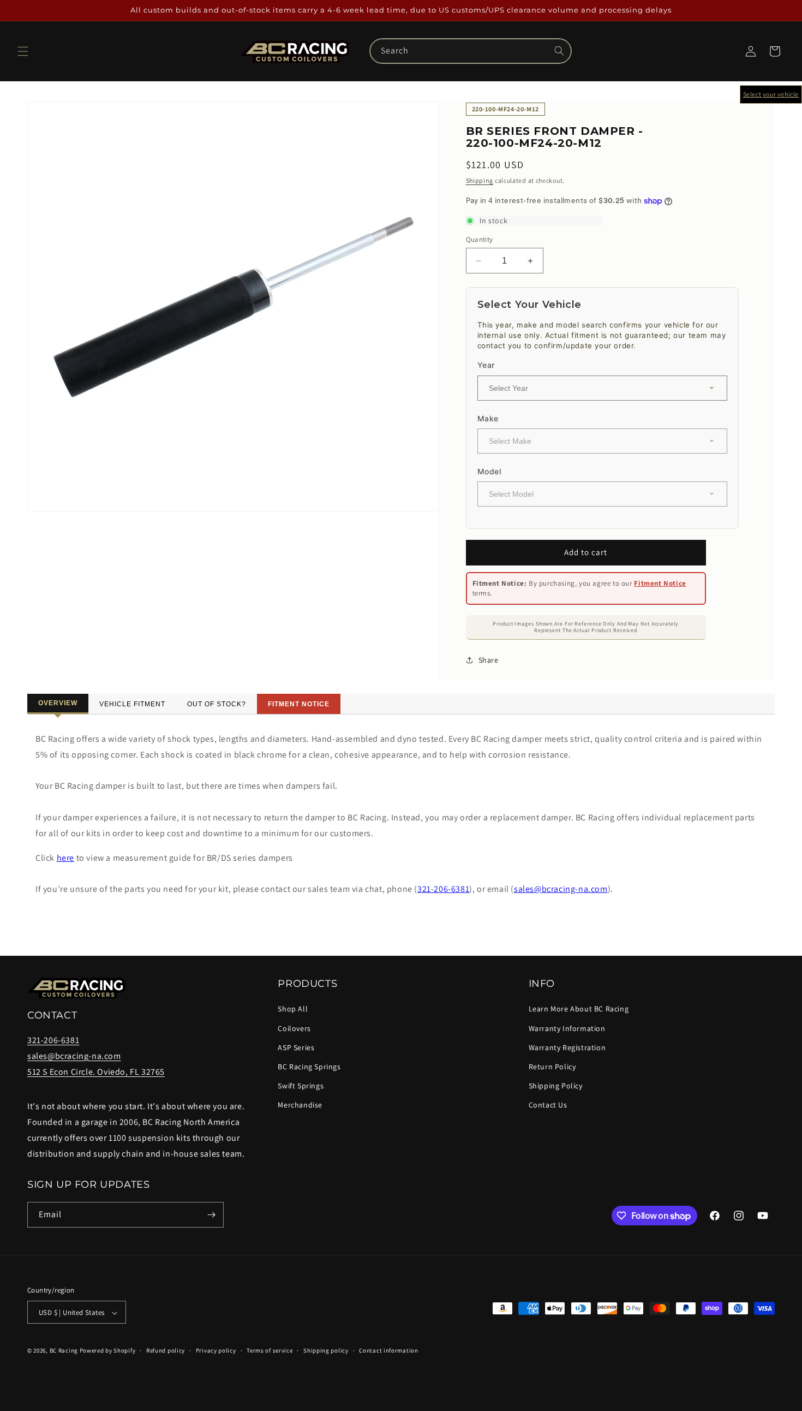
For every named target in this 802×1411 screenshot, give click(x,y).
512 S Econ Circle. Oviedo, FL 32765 (96, 1071)
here (65, 858)
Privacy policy (216, 1350)
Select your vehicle (771, 94)
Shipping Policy (556, 1086)
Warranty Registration (567, 1047)
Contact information (388, 1350)
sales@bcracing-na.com (561, 889)
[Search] (559, 51)
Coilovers (294, 1028)
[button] (23, 51)
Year (486, 365)
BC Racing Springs (309, 1066)
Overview (57, 703)
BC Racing (64, 1351)
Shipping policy (326, 1350)
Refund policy (165, 1350)
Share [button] (488, 660)
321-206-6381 (443, 889)
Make (488, 418)
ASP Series (296, 1047)
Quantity (479, 239)
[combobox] (470, 51)
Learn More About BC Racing (579, 1009)
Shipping (480, 180)
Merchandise (300, 1105)
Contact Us (548, 1105)
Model (489, 471)
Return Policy (552, 1066)
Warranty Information (567, 1028)
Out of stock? (216, 704)
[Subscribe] (211, 1215)
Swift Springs (301, 1086)
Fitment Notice (660, 583)
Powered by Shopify (108, 1351)
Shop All (293, 1009)
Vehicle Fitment (132, 704)
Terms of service (269, 1350)
